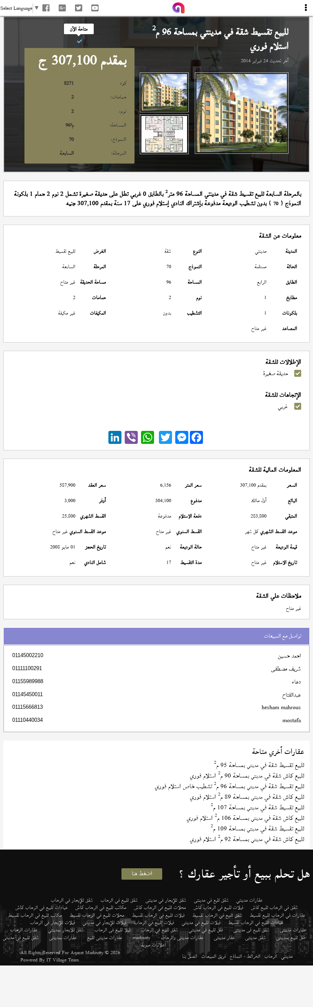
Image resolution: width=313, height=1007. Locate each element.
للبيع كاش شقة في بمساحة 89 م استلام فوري (247, 797)
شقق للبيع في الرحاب (119, 900)
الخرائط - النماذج (245, 956)
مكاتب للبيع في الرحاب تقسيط (35, 915)
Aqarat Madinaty (87, 952)
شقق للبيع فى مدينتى (251, 929)
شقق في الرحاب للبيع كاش (274, 907)
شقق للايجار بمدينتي (66, 929)
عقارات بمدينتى (63, 937)
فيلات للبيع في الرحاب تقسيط (158, 915)
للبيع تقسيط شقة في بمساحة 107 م (257, 807)
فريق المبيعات (213, 956)
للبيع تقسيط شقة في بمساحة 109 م (257, 828)
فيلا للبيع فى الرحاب (112, 929)
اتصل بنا (189, 956)
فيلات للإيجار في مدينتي (104, 922)
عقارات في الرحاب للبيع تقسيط (277, 915)
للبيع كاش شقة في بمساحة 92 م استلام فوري (247, 839)
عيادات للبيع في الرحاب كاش (41, 907)
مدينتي (287, 956)
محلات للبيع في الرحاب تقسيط (97, 915)
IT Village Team (62, 959)
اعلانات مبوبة (153, 944)
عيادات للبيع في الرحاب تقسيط (255, 922)
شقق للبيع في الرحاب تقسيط (217, 915)
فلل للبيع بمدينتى (290, 937)
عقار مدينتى (224, 937)
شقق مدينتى (255, 937)
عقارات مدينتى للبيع (104, 937)
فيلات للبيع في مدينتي (201, 922)
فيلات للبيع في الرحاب (154, 922)
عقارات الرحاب (23, 929)
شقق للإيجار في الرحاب (72, 900)
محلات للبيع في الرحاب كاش (160, 907)
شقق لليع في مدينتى (211, 900)
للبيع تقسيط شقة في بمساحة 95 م (259, 765)
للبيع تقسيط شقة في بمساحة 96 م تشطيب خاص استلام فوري (229, 786)
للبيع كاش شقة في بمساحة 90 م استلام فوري (247, 775)
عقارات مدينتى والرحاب (182, 937)
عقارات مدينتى (293, 929)
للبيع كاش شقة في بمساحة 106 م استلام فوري (245, 818)
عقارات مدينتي (249, 900)
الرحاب (271, 956)
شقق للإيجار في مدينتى (165, 900)
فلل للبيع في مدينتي (206, 929)
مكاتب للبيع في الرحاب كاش (100, 907)
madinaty (141, 937)
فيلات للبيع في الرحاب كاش (218, 907)
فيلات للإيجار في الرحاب (52, 922)
